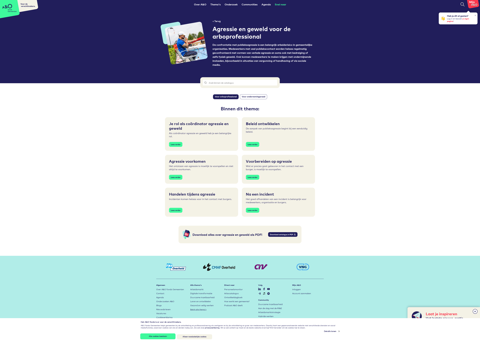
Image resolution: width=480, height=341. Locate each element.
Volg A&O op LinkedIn (259, 289)
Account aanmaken (301, 293)
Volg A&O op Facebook (264, 289)
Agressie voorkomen (187, 161)
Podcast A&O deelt (233, 305)
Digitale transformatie (201, 293)
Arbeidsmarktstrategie (269, 312)
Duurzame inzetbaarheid (202, 297)
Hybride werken (266, 316)
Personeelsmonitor (233, 289)
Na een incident (260, 194)
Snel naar (280, 4)
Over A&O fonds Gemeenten (170, 289)
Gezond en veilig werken (202, 305)
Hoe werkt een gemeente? (237, 301)
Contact (160, 293)
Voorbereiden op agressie (269, 161)
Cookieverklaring (164, 317)
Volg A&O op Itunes (264, 293)
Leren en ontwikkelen (200, 301)
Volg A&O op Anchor (259, 293)
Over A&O (200, 4)
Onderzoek (231, 4)
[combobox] (240, 82)
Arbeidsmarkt (197, 289)
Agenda (266, 4)
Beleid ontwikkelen (263, 123)
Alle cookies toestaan (158, 336)
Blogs (159, 305)
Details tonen (330, 331)
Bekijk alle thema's (198, 309)
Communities (250, 4)
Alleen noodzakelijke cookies (194, 336)
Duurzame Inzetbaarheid (270, 304)
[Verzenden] (206, 82)
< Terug (216, 21)
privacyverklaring (212, 327)
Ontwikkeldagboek (233, 297)
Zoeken (462, 4)
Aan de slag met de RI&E (270, 308)
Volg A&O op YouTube (268, 289)
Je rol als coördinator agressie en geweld (199, 126)
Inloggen (296, 289)
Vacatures (161, 313)
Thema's (215, 4)
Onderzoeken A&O (165, 301)
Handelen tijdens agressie (192, 194)
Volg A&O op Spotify (268, 293)
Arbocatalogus (231, 293)
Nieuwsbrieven (163, 309)
